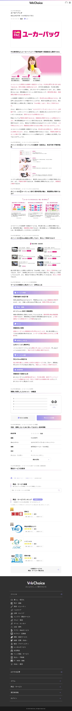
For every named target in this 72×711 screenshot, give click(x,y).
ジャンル (14, 594)
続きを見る (36, 459)
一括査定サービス (29, 478)
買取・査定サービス (18, 478)
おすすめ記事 (15, 672)
